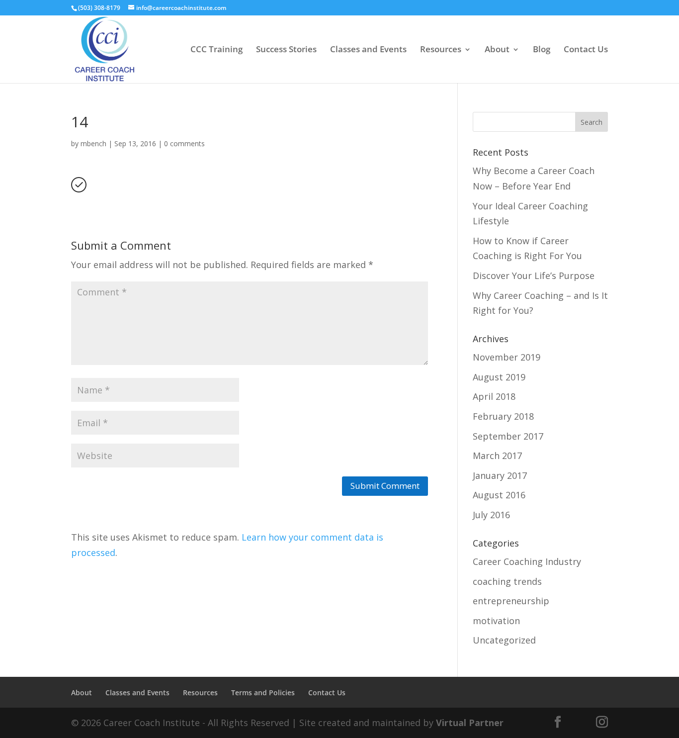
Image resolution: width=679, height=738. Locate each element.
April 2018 (494, 396)
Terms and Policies (263, 692)
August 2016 (499, 495)
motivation (496, 621)
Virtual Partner (470, 723)
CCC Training (216, 50)
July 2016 (491, 515)
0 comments (184, 143)
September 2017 (508, 436)
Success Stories (286, 50)
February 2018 (503, 416)
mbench (93, 143)
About (497, 50)
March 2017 (497, 455)
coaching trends (507, 581)
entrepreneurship (511, 601)
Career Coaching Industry (527, 561)
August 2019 (499, 377)
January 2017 (500, 475)
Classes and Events (368, 50)
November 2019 (506, 357)
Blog (541, 50)
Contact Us (586, 50)
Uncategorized (504, 640)
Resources (440, 50)
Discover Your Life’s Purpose (533, 275)
